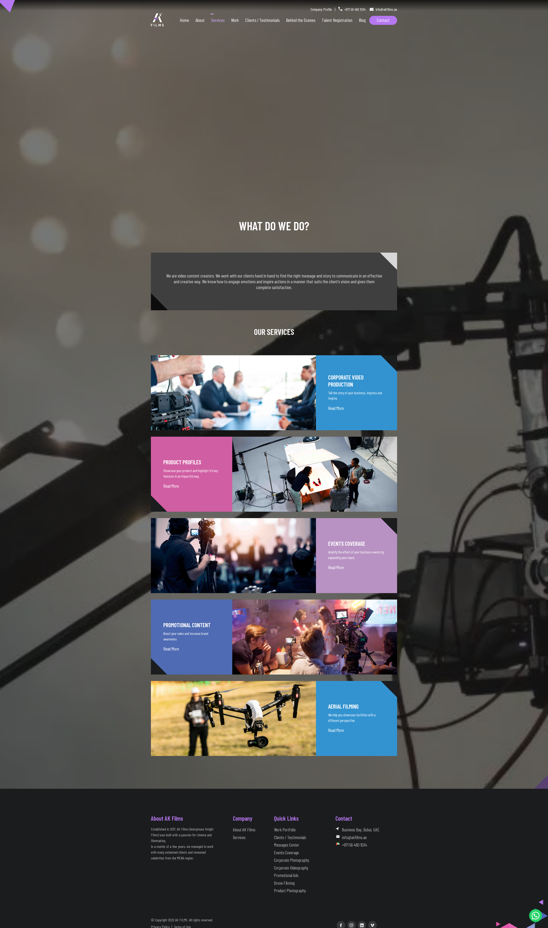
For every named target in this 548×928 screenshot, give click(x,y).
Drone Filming (284, 883)
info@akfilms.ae (386, 9)
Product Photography (290, 890)
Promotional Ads (286, 875)
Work (235, 20)
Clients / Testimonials (290, 837)
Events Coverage (286, 852)
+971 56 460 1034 (354, 9)
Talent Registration (337, 20)
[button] (535, 915)
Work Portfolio (285, 829)
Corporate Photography (291, 860)
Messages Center (286, 844)
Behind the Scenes (300, 20)
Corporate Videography (291, 867)
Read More (336, 408)
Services (218, 20)
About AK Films (244, 829)
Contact (383, 20)
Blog (362, 20)
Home (184, 20)
